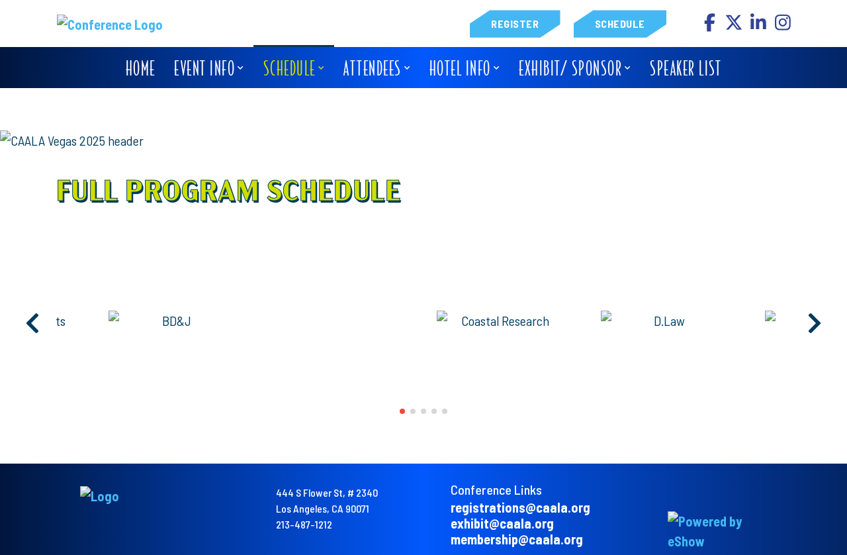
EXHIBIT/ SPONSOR (570, 67)
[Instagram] (783, 25)
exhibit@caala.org (502, 523)
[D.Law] (664, 320)
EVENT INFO (204, 67)
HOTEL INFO (460, 67)
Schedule (620, 24)
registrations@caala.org (520, 507)
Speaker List (685, 67)
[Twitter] (735, 25)
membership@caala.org (517, 539)
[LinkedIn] (759, 25)
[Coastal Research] (500, 320)
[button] (402, 411)
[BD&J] (171, 320)
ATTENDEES (372, 67)
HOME (141, 67)
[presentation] (33, 324)
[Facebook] (710, 25)
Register (515, 24)
